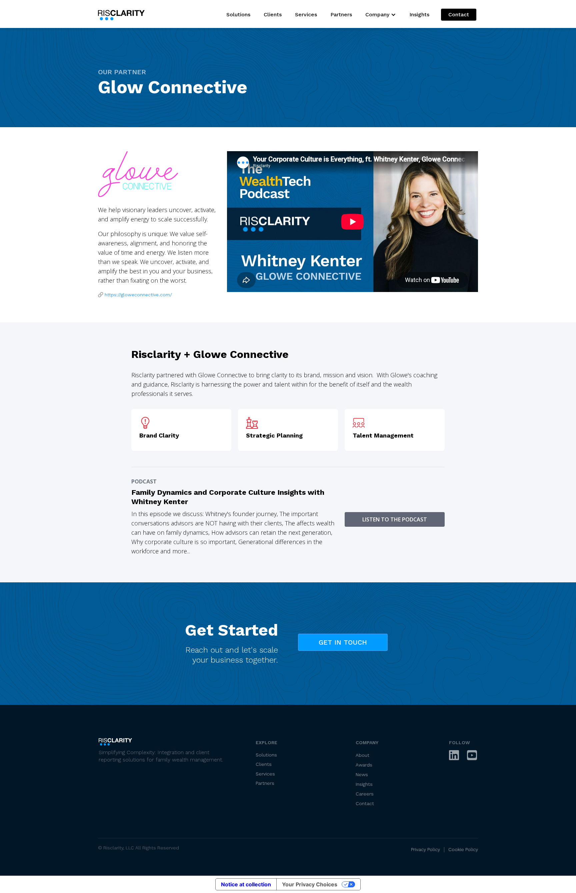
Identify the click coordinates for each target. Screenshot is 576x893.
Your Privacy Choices (309, 884)
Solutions (238, 14)
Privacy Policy (426, 849)
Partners (341, 14)
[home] (123, 14)
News (362, 774)
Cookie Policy (463, 849)
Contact (458, 14)
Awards (364, 764)
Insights (419, 14)
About (362, 755)
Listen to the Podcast (394, 519)
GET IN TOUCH (343, 642)
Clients (273, 14)
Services (306, 14)
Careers (365, 793)
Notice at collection (246, 884)
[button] (381, 14)
